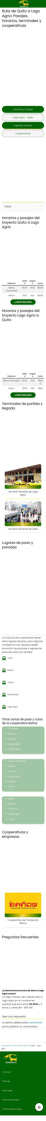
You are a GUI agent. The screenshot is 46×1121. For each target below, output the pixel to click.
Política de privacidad (12, 1109)
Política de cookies (10, 1099)
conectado (35, 1022)
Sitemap (6, 1081)
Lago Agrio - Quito (23, 117)
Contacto (6, 1072)
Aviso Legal (7, 1090)
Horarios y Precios (23, 109)
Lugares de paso (23, 125)
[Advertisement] (23, 66)
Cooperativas (23, 133)
